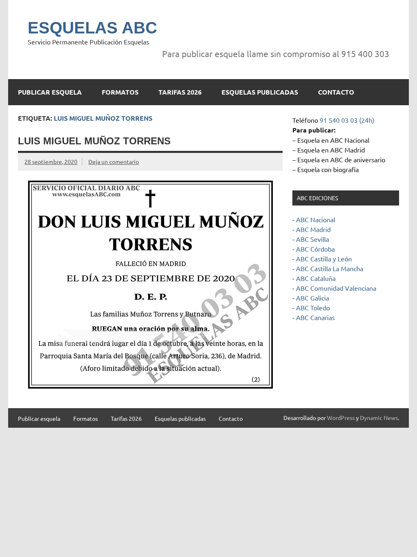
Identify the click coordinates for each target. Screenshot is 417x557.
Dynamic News (379, 417)
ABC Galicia (312, 298)
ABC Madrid (313, 229)
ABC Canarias (315, 317)
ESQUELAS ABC (92, 28)
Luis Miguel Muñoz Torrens (94, 140)
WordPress (341, 417)
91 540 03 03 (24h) (347, 120)
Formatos (120, 92)
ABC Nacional (315, 219)
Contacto (336, 92)
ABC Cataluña (316, 278)
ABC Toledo (313, 307)
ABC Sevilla (312, 239)
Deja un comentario (113, 161)
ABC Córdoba (315, 249)
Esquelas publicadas (260, 92)
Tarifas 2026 (180, 92)
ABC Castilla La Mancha (329, 268)
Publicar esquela (50, 92)
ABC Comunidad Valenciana (336, 288)
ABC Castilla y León (324, 258)
